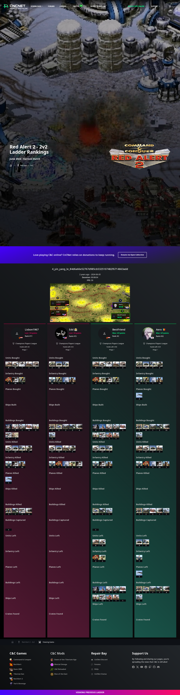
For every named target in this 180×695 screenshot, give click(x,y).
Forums (51, 6)
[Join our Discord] (159, 667)
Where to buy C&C (98, 6)
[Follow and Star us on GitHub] (155, 667)
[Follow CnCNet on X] (138, 667)
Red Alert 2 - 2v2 (25, 165)
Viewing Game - (47, 642)
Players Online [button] (136, 6)
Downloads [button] (36, 6)
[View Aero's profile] (148, 333)
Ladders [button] (63, 6)
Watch (77, 6)
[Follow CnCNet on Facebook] (134, 667)
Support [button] (155, 6)
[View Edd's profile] (61, 333)
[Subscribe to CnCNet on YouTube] (142, 667)
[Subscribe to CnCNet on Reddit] (147, 667)
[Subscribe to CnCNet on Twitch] (151, 667)
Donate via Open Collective (132, 255)
